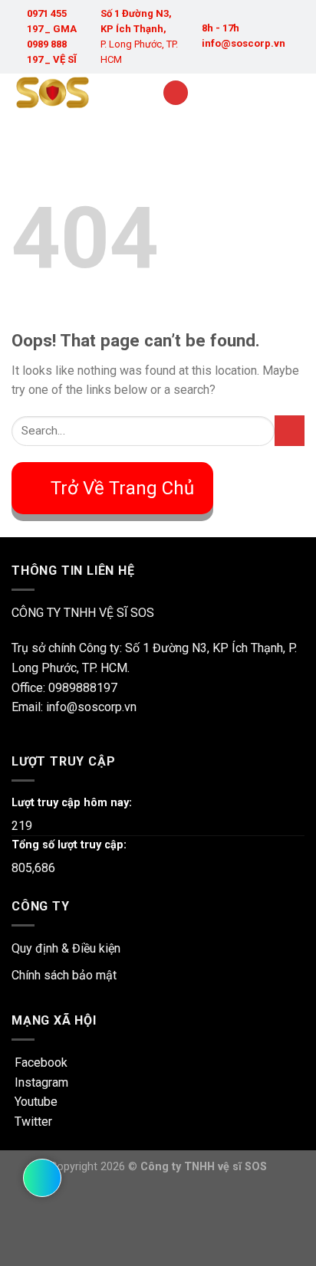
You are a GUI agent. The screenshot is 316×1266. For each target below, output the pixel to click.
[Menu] (175, 93)
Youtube (35, 1101)
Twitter (32, 1121)
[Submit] (289, 430)
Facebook (39, 1062)
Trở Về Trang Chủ (122, 488)
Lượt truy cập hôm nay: (72, 802)
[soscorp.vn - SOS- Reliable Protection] (75, 93)
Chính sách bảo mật (64, 975)
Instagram (40, 1082)
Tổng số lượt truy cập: (69, 844)
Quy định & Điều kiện (66, 948)
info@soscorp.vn (243, 43)
